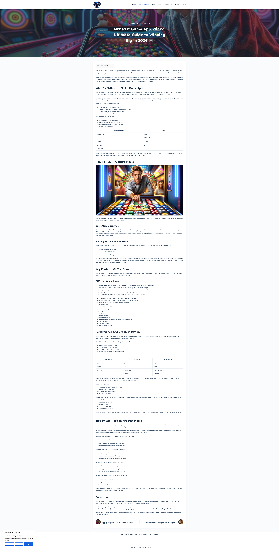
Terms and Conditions (141, 534)
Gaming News (168, 4)
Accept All (28, 544)
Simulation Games (144, 4)
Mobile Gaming (156, 4)
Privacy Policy (129, 534)
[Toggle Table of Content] (110, 66)
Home (134, 4)
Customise (9, 544)
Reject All (18, 544)
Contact (184, 4)
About (177, 4)
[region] (19, 538)
